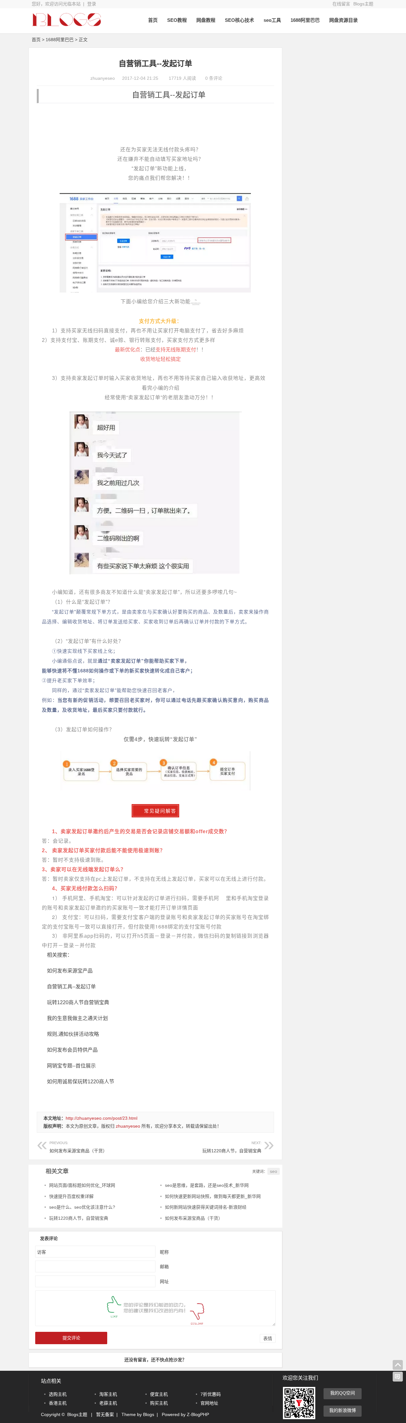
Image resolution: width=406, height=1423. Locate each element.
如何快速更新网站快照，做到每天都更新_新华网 (213, 1196)
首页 (153, 20)
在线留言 (341, 3)
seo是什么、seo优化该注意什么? (82, 1207)
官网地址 (209, 1403)
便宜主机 (159, 1394)
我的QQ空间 (342, 1392)
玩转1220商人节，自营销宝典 (231, 1147)
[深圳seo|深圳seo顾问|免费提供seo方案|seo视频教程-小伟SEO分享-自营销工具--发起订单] (67, 24)
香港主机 (58, 1403)
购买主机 (159, 1403)
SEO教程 (177, 20)
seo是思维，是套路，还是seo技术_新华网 (207, 1185)
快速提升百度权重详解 (71, 1196)
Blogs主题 (363, 3)
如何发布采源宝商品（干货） (78, 1147)
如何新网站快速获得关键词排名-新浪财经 (205, 1207)
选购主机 (58, 1394)
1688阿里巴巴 (305, 20)
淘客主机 (108, 1394)
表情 (267, 1338)
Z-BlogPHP (198, 1414)
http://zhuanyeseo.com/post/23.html (101, 1118)
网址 (164, 1281)
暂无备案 (105, 1414)
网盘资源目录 (343, 20)
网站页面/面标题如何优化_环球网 (82, 1185)
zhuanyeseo (102, 78)
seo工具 (272, 20)
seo (273, 1171)
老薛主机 (108, 1403)
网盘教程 (205, 20)
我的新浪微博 (342, 1410)
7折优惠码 (210, 1394)
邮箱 (164, 1266)
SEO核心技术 (239, 20)
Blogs (148, 1414)
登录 (91, 3)
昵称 (164, 1252)
